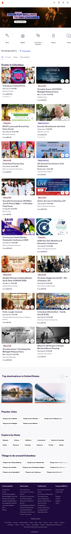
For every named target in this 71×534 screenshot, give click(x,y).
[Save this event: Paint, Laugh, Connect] (28, 307)
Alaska (5, 445)
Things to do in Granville (54, 472)
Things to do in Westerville (35, 462)
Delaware (40, 445)
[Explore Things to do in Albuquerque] (64, 418)
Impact (56, 522)
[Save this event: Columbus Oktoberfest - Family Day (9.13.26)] (62, 307)
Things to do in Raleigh (10, 423)
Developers (11, 525)
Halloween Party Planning (26, 507)
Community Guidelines (8, 505)
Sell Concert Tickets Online (27, 496)
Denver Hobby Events (43, 498)
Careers (45, 522)
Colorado (28, 445)
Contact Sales (59, 492)
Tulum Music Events (43, 496)
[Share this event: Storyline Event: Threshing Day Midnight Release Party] (32, 341)
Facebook (58, 496)
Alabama (5, 440)
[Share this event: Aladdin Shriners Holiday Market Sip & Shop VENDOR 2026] (32, 270)
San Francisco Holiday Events (45, 494)
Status (17, 525)
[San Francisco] (50, 402)
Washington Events (42, 512)
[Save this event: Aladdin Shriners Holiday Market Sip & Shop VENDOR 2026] (28, 270)
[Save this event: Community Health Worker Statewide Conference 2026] (28, 232)
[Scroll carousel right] (67, 376)
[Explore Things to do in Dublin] (18, 467)
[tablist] (15, 57)
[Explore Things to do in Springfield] (21, 472)
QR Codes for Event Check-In (27, 512)
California (28, 440)
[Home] (2, 3)
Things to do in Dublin (10, 467)
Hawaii (61, 445)
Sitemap (4, 510)
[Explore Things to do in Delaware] (68, 467)
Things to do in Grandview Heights (33, 467)
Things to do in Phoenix (30, 418)
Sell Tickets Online (25, 490)
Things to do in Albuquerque (53, 418)
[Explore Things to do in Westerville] (46, 462)
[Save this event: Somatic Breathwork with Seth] (62, 118)
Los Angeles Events (43, 510)
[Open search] (54, 2)
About (31, 522)
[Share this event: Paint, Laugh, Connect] (32, 307)
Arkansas (16, 445)
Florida (51, 445)
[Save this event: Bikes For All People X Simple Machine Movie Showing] (62, 341)
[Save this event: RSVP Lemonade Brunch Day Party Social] (28, 118)
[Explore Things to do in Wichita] (39, 423)
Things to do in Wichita (30, 423)
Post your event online (25, 514)
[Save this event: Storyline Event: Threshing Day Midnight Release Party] (28, 341)
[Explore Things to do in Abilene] (19, 418)
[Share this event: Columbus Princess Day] (32, 155)
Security (62, 522)
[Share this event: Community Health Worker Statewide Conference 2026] (32, 232)
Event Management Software (27, 505)
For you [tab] (8, 57)
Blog (36, 522)
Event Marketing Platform (8, 494)
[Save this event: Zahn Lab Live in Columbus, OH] (62, 193)
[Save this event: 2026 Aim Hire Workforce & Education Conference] (62, 232)
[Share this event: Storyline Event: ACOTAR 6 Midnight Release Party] (67, 81)
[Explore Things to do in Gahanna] (42, 472)
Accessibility (35, 525)
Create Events (6, 490)
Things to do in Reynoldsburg (12, 462)
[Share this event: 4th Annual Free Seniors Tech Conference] (67, 155)
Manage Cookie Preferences (54, 525)
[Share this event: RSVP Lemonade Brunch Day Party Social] (32, 118)
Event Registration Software (9, 503)
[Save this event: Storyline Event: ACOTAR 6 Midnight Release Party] (62, 81)
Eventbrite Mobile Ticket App (9, 496)
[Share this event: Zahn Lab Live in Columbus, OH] (67, 193)
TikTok (57, 503)
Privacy (28, 525)
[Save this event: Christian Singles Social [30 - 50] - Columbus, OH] (62, 270)
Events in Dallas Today (43, 507)
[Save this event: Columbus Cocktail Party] (28, 81)
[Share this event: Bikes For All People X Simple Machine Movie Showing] (67, 341)
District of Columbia (57, 440)
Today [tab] (15, 57)
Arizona (16, 440)
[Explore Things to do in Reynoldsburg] (23, 462)
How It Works (8, 522)
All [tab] (2, 57)
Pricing (4, 492)
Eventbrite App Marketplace (9, 501)
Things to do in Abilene (10, 418)
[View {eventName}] (18, 75)
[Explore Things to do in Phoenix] (40, 418)
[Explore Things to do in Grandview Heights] (46, 467)
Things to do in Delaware (58, 467)
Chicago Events (42, 505)
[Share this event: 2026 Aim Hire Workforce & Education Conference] (67, 232)
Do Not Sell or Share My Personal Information (35, 527)
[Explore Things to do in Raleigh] (19, 423)
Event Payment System (26, 498)
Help (40, 522)
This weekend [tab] (25, 57)
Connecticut (41, 440)
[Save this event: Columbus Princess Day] (28, 155)
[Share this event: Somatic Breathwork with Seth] (67, 118)
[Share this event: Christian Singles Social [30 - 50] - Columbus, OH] (67, 270)
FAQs (3, 507)
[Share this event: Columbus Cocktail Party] (32, 81)
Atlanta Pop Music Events (44, 501)
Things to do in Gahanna (33, 472)
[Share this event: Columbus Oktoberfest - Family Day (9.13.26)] (67, 307)
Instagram (58, 501)
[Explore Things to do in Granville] (64, 472)
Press (51, 522)
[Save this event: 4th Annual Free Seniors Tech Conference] (62, 155)
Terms (22, 525)
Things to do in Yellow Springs (59, 462)
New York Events (42, 503)
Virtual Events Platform (26, 510)
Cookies (42, 525)
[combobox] (33, 51)
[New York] (17, 402)
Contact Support (59, 490)
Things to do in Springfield (11, 472)
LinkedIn (57, 498)
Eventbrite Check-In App (8, 498)
